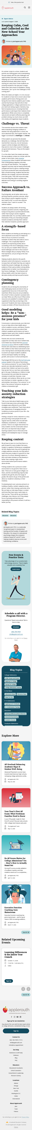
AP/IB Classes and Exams (12, 678)
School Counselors (16, 1070)
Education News (21, 694)
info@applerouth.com (16, 634)
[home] (7, 7)
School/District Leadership (16, 1073)
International (16, 1099)
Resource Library (16, 1075)
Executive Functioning (11, 717)
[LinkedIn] (20, 1017)
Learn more (16, 569)
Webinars (16, 1055)
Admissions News (10, 694)
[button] (23, 989)
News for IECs (9, 697)
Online (16, 1096)
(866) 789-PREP (16, 632)
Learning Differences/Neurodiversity (15, 714)
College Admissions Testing (13, 687)
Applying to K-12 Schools (12, 704)
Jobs (16, 1106)
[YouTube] (17, 1017)
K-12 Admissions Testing (12, 707)
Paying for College (10, 684)
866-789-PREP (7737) (16, 1040)
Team (16, 1109)
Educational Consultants (16, 1068)
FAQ (16, 1060)
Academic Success (10, 720)
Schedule (16, 627)
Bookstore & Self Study (16, 1053)
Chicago (16, 1086)
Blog (16, 1058)
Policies (16, 1111)
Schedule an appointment (16, 1045)
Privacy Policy (25, 1117)
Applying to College (10, 681)
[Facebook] (12, 1017)
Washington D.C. (16, 1093)
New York (16, 1088)
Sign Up (8, 981)
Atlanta (16, 1083)
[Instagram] (15, 1017)
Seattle (16, 1091)
